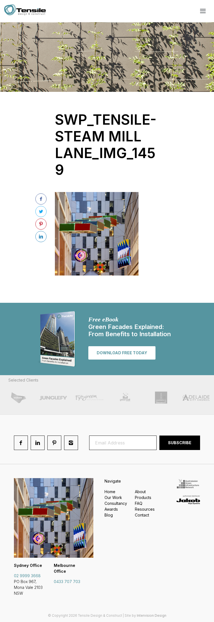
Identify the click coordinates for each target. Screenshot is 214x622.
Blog (108, 515)
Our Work (113, 497)
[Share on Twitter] (41, 211)
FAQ (138, 503)
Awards (111, 509)
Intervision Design (151, 615)
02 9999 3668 (27, 575)
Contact (142, 515)
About (140, 491)
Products (143, 497)
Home (109, 491)
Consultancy (115, 503)
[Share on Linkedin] (41, 236)
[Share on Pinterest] (41, 224)
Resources (145, 509)
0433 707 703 (67, 581)
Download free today (122, 352)
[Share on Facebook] (41, 199)
